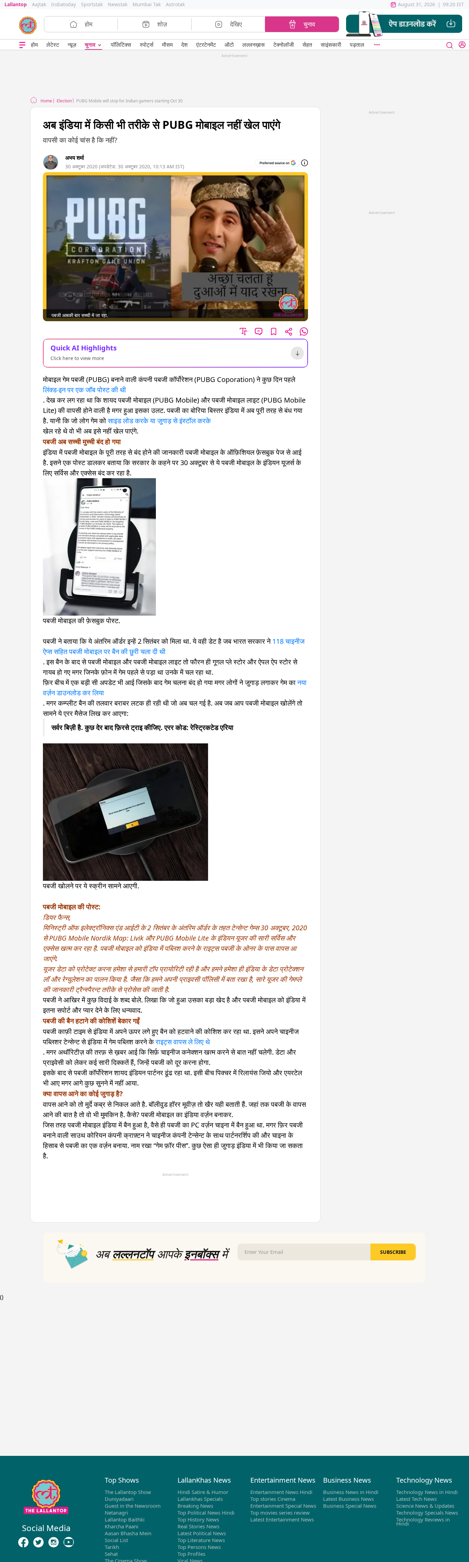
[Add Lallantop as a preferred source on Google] (277, 163)
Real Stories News (198, 1526)
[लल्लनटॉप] (28, 25)
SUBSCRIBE (393, 1252)
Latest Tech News (416, 1498)
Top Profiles (191, 1553)
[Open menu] (22, 45)
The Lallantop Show (128, 1491)
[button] (404, 24)
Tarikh (112, 1546)
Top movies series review (280, 1512)
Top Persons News (199, 1546)
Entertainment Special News (283, 1505)
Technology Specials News (427, 1512)
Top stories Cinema (272, 1498)
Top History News (198, 1519)
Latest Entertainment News (282, 1519)
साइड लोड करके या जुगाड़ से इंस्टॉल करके (159, 420)
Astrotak (175, 4)
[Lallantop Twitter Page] (38, 1542)
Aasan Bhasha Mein (128, 1533)
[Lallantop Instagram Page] (53, 1542)
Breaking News (195, 1505)
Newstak (117, 4)
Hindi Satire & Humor (203, 1491)
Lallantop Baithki (125, 1519)
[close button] (449, 44)
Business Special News (349, 1505)
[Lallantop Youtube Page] (69, 1542)
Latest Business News (348, 1498)
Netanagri (116, 1512)
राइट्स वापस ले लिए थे (183, 1041)
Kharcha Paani (121, 1526)
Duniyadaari (119, 1498)
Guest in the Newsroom (133, 1505)
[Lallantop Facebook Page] (23, 1542)
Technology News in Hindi (427, 1491)
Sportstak (92, 4)
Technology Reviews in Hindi (423, 1521)
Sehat (111, 1553)
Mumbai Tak (147, 4)
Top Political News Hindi (206, 1512)
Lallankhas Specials (200, 1498)
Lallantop (15, 4)
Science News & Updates (425, 1505)
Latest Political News (202, 1533)
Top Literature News (201, 1540)
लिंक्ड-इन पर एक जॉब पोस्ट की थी (84, 389)
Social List (116, 1540)
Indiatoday (63, 4)
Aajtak (39, 4)
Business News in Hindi (350, 1491)
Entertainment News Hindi (281, 1491)
